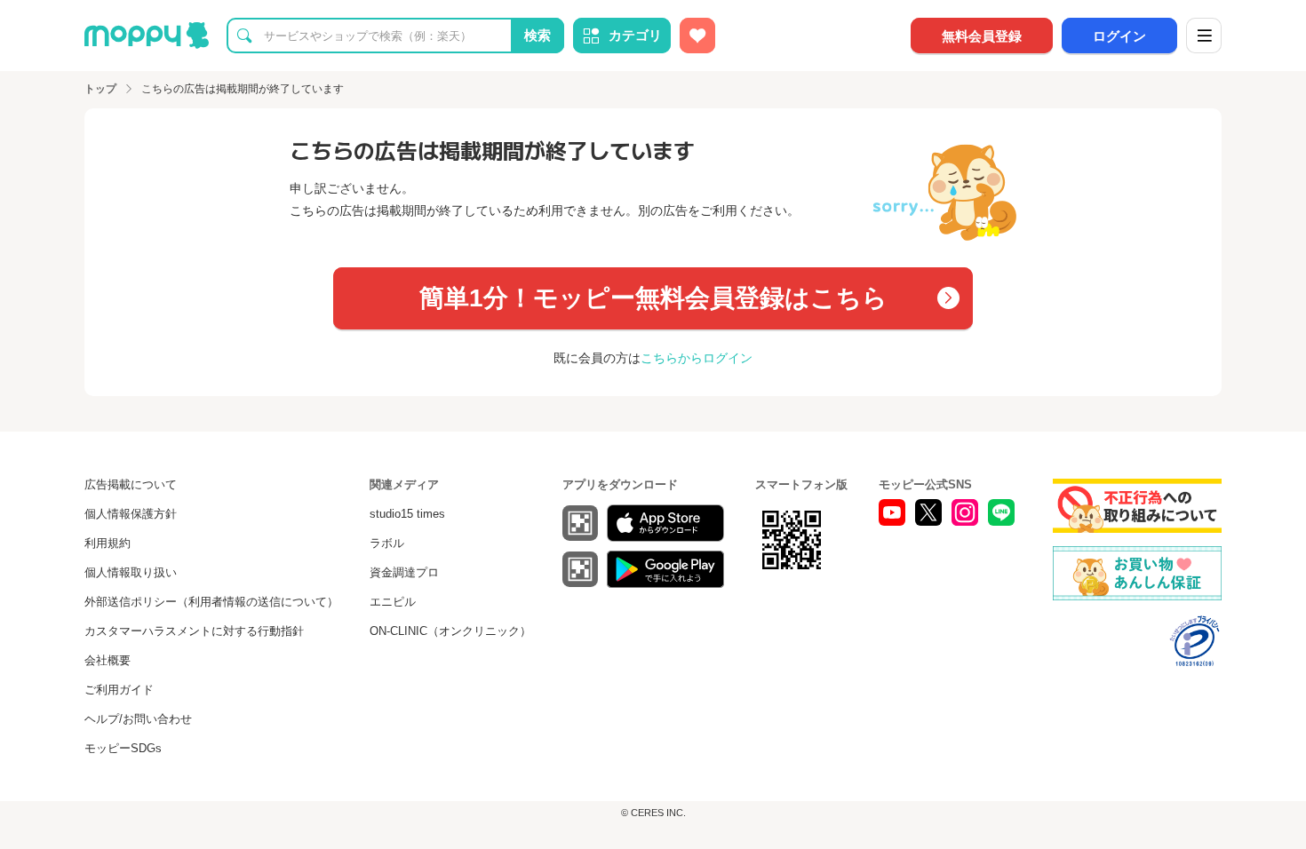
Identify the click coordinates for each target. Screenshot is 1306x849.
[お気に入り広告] (697, 35)
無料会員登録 (982, 36)
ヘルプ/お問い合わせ (138, 719)
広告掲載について (130, 484)
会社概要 (107, 660)
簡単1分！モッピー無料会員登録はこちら (653, 298)
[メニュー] (1204, 35)
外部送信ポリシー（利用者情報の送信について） (211, 601)
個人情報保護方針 (130, 513)
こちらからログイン (697, 358)
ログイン (1119, 36)
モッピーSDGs (123, 748)
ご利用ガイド (119, 689)
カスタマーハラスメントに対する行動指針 (194, 631)
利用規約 (107, 543)
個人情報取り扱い (130, 572)
